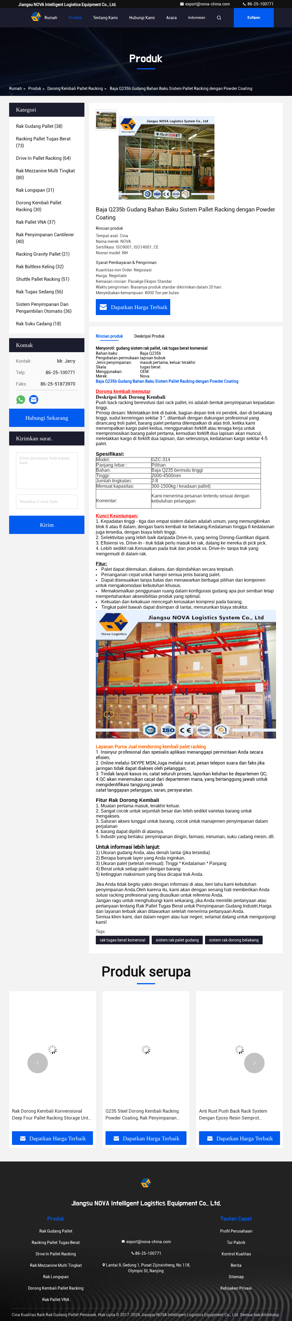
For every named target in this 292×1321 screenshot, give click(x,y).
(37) (35, 222)
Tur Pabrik (236, 1242)
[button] (37, 1063)
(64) (43, 158)
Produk (75, 17)
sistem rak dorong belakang (234, 940)
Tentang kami (105, 17)
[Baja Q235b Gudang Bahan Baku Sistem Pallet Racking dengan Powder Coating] (166, 157)
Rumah (50, 17)
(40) (45, 238)
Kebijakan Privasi (236, 1288)
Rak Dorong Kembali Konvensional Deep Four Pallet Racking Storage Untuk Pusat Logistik (41, 1115)
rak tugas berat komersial (122, 940)
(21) (43, 254)
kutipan (254, 18)
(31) (35, 190)
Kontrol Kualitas (236, 1254)
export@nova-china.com (208, 4)
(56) (39, 292)
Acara (171, 17)
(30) (38, 206)
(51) (42, 279)
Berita (236, 1265)
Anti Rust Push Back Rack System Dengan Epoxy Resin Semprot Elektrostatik (222, 1115)
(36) (44, 308)
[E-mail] (33, 399)
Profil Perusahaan (236, 1231)
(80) (45, 174)
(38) (39, 126)
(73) (43, 142)
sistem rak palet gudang (177, 940)
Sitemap (236, 1276)
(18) (38, 323)
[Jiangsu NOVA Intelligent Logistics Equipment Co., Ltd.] (36, 18)
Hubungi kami (142, 17)
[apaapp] (21, 400)
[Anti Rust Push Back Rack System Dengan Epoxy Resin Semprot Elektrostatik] (228, 1050)
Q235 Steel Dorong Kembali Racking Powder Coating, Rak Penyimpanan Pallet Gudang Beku (131, 1115)
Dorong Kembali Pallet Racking (75, 88)
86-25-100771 (260, 4)
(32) (40, 266)
